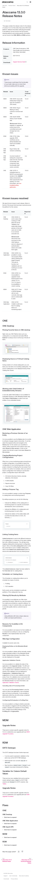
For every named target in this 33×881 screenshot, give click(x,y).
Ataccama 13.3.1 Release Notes (7, 860)
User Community (13, 875)
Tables (4, 784)
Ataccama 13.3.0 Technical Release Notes (26, 861)
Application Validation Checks (10, 682)
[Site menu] (30, 2)
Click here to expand (10, 817)
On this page (7, 20)
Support (5, 875)
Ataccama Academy (24, 875)
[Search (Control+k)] (27, 2)
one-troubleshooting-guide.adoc (16, 185)
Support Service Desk (19, 62)
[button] (16, 348)
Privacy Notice (14, 878)
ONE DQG (4, 5)
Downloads (6, 878)
